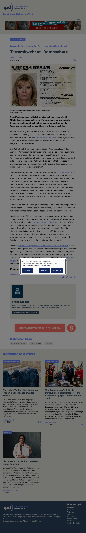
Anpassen (27, 270)
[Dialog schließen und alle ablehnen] (63, 260)
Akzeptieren (57, 270)
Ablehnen (44, 270)
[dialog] (43, 266)
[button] (81, 9)
